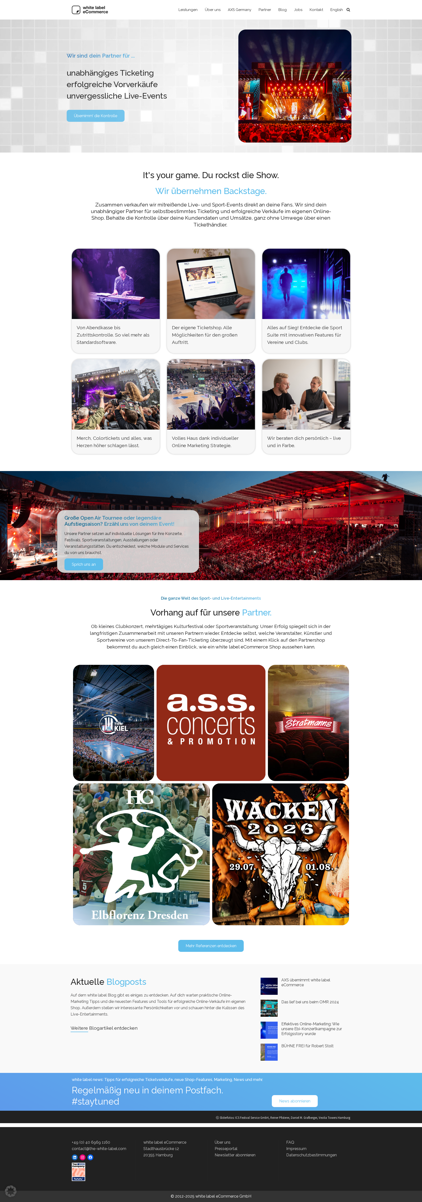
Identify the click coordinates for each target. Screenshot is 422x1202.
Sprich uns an (84, 564)
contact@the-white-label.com (99, 1148)
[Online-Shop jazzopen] (211, 719)
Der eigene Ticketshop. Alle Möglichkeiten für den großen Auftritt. (204, 335)
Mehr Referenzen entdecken (211, 946)
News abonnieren (294, 1101)
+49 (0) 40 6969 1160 (91, 1142)
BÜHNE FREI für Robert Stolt (307, 1046)
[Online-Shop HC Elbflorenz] (141, 854)
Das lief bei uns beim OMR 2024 (310, 1002)
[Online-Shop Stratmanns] (308, 722)
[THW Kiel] (113, 723)
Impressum (296, 1148)
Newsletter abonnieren (235, 1155)
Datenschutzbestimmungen (311, 1155)
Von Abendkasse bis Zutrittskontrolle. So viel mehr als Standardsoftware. (113, 335)
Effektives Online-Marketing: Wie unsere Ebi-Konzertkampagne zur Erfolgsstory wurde (311, 1029)
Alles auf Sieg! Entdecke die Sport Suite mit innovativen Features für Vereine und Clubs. (304, 335)
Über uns (223, 1142)
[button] (10, 1191)
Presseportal (226, 1148)
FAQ (290, 1142)
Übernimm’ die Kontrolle (95, 115)
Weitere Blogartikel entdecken (104, 1028)
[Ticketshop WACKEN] (281, 854)
